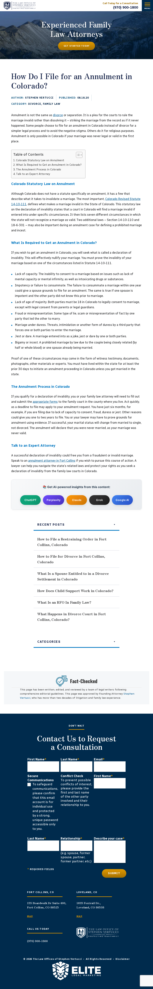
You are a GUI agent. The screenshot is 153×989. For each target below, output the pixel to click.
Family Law (51, 104)
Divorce (34, 104)
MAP (30, 916)
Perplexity (53, 500)
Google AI (122, 500)
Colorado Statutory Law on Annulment (40, 160)
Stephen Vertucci (39, 97)
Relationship (71, 838)
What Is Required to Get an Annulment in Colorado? (49, 164)
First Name (36, 759)
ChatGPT (30, 500)
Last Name (70, 759)
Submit (114, 873)
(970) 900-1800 (125, 7)
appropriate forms (45, 401)
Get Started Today (76, 46)
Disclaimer (122, 959)
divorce (58, 115)
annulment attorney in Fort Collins (51, 460)
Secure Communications (40, 778)
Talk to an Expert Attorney (33, 174)
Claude (77, 500)
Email (99, 759)
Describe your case (109, 838)
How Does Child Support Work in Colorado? (75, 590)
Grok (99, 500)
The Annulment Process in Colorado (38, 169)
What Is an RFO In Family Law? (64, 602)
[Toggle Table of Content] (77, 155)
